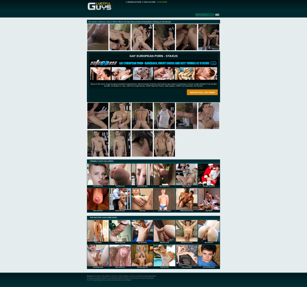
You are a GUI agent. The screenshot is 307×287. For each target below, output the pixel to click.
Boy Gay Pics (209, 242)
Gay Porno (209, 210)
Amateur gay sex (142, 267)
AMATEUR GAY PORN (134, 2)
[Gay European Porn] (153, 81)
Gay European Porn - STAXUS (154, 56)
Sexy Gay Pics (186, 186)
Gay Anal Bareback (209, 267)
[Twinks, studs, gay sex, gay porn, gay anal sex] (105, 5)
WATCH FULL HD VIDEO (202, 92)
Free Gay (142, 210)
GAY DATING (163, 2)
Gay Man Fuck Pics (209, 186)
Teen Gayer (98, 242)
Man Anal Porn (98, 210)
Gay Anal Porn (142, 242)
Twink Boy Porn (98, 186)
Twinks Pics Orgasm (164, 210)
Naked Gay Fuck (120, 242)
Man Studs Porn (164, 186)
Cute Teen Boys (187, 267)
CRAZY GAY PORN (149, 2)
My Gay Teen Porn (186, 242)
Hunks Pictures (120, 210)
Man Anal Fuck (120, 267)
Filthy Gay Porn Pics (186, 210)
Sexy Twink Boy (142, 186)
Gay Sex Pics (164, 267)
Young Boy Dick (98, 267)
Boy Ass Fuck (164, 242)
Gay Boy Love (120, 186)
